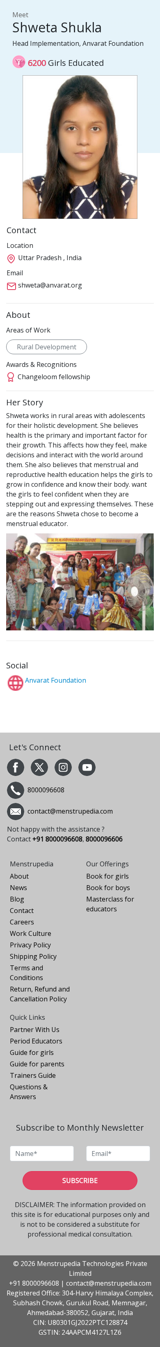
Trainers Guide (33, 1075)
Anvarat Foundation (55, 680)
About (19, 876)
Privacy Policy (30, 944)
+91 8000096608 (57, 838)
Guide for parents (37, 1063)
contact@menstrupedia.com (108, 1283)
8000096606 (104, 838)
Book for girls (107, 876)
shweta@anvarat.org (50, 285)
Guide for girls (32, 1052)
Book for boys (108, 887)
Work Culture (30, 933)
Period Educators (36, 1041)
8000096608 (45, 789)
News (18, 887)
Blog (17, 899)
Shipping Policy (33, 956)
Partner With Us (34, 1029)
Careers (22, 921)
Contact (22, 910)
